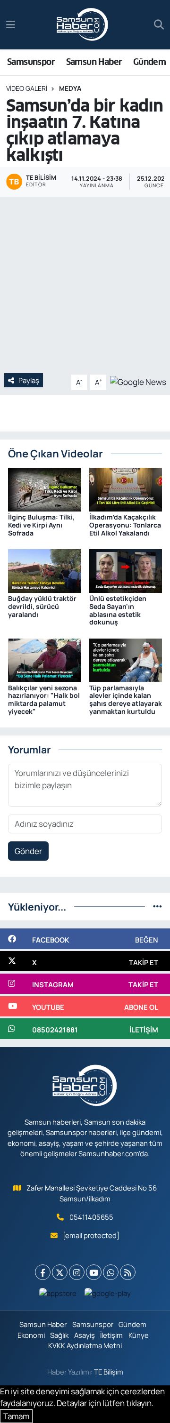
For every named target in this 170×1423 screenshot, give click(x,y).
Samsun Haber (94, 61)
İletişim (111, 1335)
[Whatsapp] (111, 1272)
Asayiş (84, 1335)
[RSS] (128, 1272)
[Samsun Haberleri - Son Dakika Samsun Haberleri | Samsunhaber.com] (82, 25)
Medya (70, 88)
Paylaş (28, 380)
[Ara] (159, 25)
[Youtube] (94, 1272)
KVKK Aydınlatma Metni (85, 1345)
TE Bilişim (108, 1371)
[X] (60, 1272)
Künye (138, 1335)
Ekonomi (31, 1335)
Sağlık (59, 1335)
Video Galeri (26, 88)
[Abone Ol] (138, 381)
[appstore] (58, 1295)
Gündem (149, 61)
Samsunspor (31, 61)
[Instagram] (77, 1272)
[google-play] (108, 1295)
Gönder (28, 851)
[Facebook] (43, 1272)
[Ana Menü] (10, 24)
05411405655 (91, 1217)
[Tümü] (157, 906)
